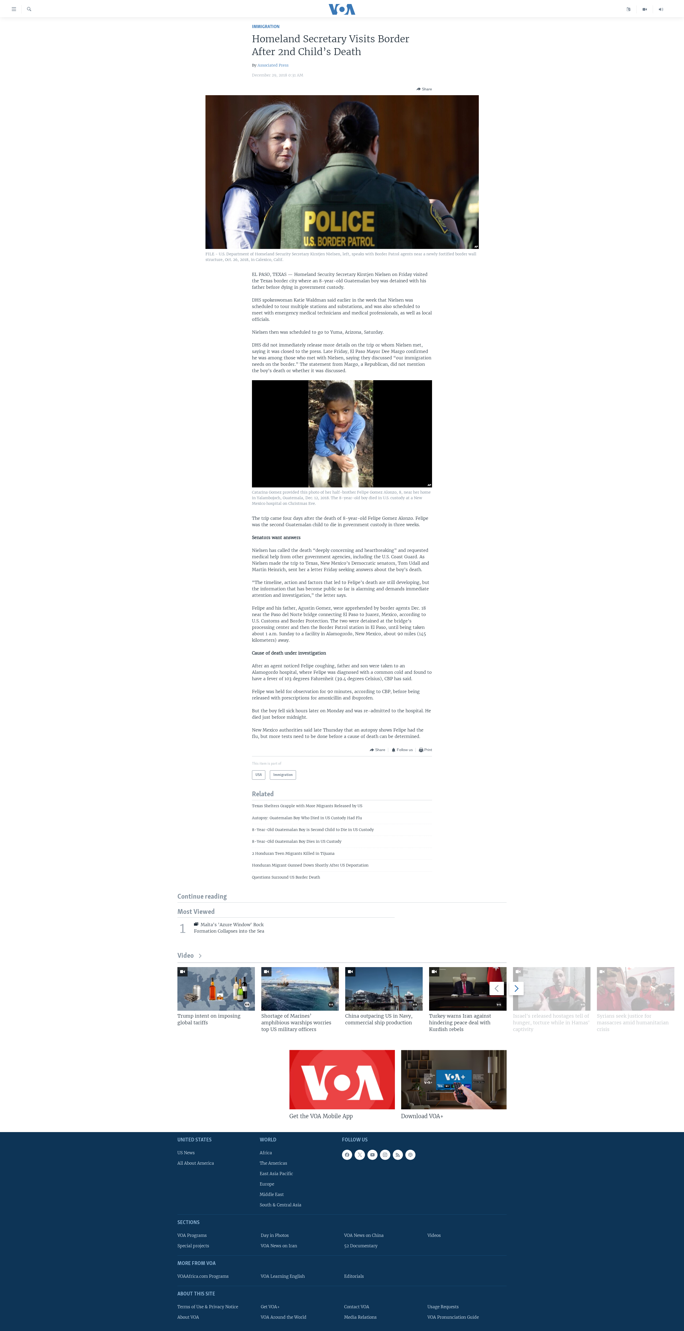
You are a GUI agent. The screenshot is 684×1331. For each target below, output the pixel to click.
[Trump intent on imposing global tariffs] (216, 989)
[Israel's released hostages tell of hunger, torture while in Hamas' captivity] (551, 989)
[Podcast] (410, 1155)
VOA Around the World (283, 1317)
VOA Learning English (283, 1276)
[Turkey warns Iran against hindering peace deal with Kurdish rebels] (468, 989)
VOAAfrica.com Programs (203, 1276)
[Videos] (645, 9)
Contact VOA (356, 1306)
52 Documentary (361, 1245)
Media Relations (360, 1317)
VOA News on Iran (279, 1245)
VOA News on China (364, 1235)
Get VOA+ (270, 1306)
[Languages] (628, 9)
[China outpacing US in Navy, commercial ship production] (384, 989)
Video (185, 956)
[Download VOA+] (454, 1079)
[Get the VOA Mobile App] (342, 1079)
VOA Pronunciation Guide (453, 1317)
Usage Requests (443, 1306)
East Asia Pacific (276, 1173)
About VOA (188, 1317)
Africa (266, 1152)
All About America (195, 1163)
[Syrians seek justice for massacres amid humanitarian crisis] (635, 989)
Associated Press (273, 65)
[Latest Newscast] (661, 9)
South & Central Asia (280, 1204)
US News (186, 1152)
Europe (267, 1184)
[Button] (424, 89)
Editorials (354, 1276)
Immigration (265, 27)
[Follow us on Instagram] (385, 1155)
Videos (434, 1235)
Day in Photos (275, 1235)
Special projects (193, 1245)
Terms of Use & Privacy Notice (207, 1306)
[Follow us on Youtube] (372, 1155)
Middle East (272, 1194)
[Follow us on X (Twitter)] (360, 1155)
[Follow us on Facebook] (347, 1155)
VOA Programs (192, 1235)
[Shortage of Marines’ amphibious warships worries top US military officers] (300, 989)
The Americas (273, 1163)
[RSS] (398, 1155)
